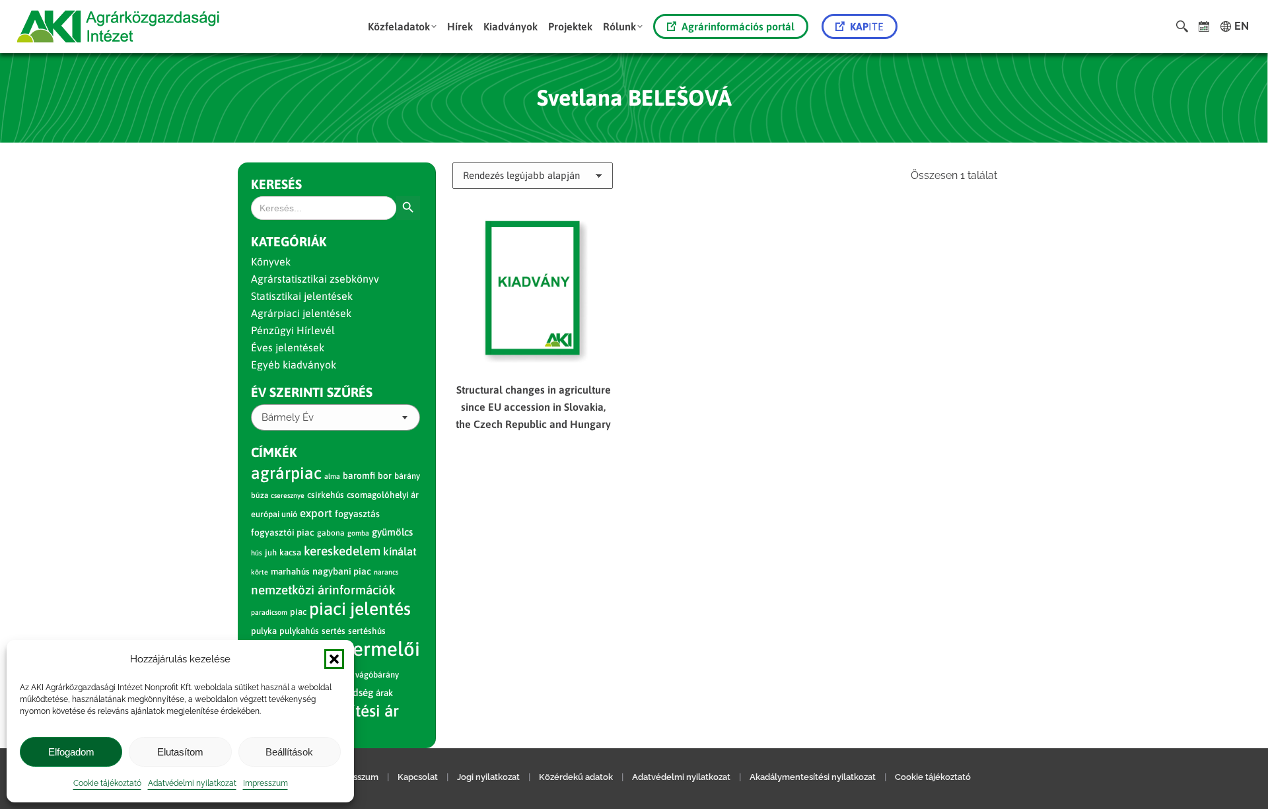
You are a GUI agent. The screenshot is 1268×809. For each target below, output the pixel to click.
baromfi (359, 475)
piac (298, 612)
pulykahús (299, 631)
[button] (334, 659)
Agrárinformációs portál (738, 26)
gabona (331, 533)
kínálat (400, 551)
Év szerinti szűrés (311, 392)
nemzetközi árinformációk (323, 589)
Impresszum (265, 783)
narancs (386, 572)
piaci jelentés (360, 608)
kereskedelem (342, 551)
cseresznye (287, 495)
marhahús (290, 572)
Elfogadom (71, 751)
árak (384, 692)
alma (332, 476)
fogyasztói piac (282, 532)
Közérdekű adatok (576, 777)
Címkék (274, 452)
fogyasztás (357, 514)
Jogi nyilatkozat (488, 777)
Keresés (276, 184)
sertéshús (367, 631)
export (316, 513)
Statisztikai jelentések (302, 296)
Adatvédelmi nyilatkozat (192, 783)
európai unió (274, 514)
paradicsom (269, 612)
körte (259, 572)
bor (385, 475)
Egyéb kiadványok (293, 364)
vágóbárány (377, 675)
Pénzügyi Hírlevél (293, 330)
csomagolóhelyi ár (383, 495)
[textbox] (288, 418)
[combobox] (335, 417)
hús (256, 553)
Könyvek (271, 261)
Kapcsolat (418, 777)
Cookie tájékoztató (107, 783)
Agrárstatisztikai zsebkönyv (315, 279)
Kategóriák (289, 241)
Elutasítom (180, 751)
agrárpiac (286, 473)
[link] (1204, 26)
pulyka (264, 631)
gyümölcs (392, 532)
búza (259, 495)
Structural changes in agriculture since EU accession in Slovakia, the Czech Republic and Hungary (533, 407)
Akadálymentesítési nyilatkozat (813, 777)
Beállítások (289, 751)
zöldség (355, 692)
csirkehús (325, 495)
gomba (358, 533)
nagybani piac (341, 571)
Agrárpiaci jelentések (301, 313)
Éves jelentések (287, 347)
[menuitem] (402, 26)
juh (271, 552)
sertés (333, 631)
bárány (407, 476)
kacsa (290, 552)
